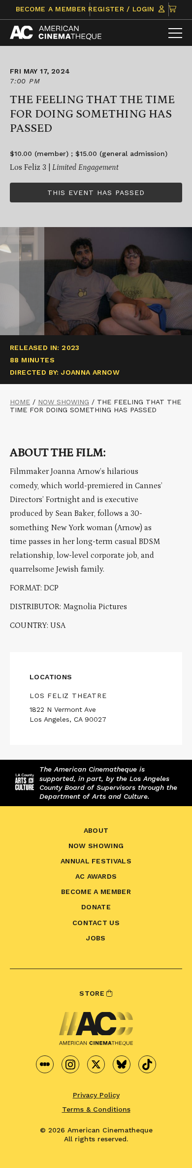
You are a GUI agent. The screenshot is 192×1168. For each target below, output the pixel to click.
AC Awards (96, 876)
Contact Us (96, 923)
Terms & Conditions (96, 1109)
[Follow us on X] (96, 1064)
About (96, 830)
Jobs (95, 938)
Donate (96, 907)
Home (20, 402)
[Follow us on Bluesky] (121, 1064)
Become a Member (51, 9)
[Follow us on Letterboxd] (45, 1064)
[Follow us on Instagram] (70, 1064)
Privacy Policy (96, 1095)
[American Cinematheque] (55, 33)
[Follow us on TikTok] (147, 1064)
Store (92, 993)
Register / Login (122, 9)
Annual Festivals (96, 861)
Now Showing (63, 402)
